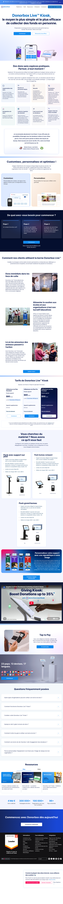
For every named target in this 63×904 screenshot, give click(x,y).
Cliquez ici (50, 422)
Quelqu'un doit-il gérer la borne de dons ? (16, 724)
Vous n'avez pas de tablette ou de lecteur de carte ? (31, 246)
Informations (26, 835)
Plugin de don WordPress (55, 838)
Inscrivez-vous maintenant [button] (55, 6)
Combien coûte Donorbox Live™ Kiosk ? (15, 715)
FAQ (24, 844)
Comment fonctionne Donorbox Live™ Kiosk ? (17, 706)
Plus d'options (57, 882)
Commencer (31, 242)
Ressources (30, 6)
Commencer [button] (22, 33)
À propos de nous (27, 839)
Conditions (25, 846)
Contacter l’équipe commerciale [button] (31, 577)
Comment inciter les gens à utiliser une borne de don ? (20, 733)
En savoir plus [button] (45, 646)
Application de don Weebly (55, 844)
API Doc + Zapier (53, 851)
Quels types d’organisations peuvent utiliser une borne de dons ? (23, 697)
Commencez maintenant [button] (31, 824)
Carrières (25, 843)
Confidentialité (26, 847)
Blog (24, 769)
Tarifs (24, 6)
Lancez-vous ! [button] (31, 371)
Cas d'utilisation (39, 835)
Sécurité (25, 849)
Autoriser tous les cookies (32, 882)
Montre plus (52, 879)
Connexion (43, 6)
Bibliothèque (26, 852)
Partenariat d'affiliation (28, 851)
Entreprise (37, 6)
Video (39, 769)
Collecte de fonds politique (41, 838)
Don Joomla (52, 849)
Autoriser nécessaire (46, 882)
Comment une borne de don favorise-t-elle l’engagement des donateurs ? (25, 742)
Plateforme (18, 6)
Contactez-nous (27, 838)
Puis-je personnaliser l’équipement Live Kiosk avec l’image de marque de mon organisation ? (27, 752)
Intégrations (52, 835)
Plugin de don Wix (53, 843)
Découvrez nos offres (41, 33)
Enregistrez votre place (35, 3)
